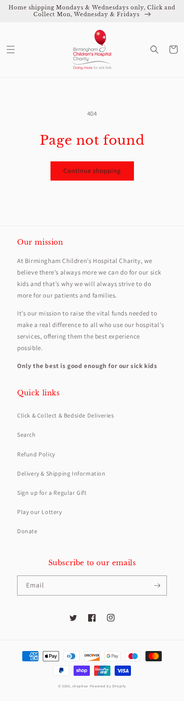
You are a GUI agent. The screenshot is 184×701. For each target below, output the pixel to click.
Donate (27, 531)
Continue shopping (92, 170)
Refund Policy (36, 454)
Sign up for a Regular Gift (52, 493)
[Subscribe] (157, 585)
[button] (10, 49)
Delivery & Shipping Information (61, 473)
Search (26, 434)
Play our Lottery (39, 512)
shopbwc (80, 685)
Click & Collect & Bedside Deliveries (65, 415)
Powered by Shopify (108, 685)
